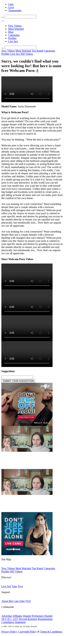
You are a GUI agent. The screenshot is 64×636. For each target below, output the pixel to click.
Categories (14, 35)
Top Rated (37, 50)
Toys (20, 586)
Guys (11, 7)
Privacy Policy (9, 631)
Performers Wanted (42, 615)
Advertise (6, 615)
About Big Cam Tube (13, 601)
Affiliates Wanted (21, 615)
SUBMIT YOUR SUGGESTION (18, 381)
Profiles (12, 38)
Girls (10, 4)
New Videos (15, 25)
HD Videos (27, 53)
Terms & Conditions (51, 631)
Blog (10, 32)
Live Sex (13, 41)
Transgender (15, 10)
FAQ (28, 601)
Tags (14, 586)
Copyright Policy (27, 631)
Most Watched (16, 28)
